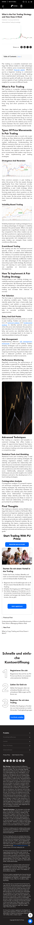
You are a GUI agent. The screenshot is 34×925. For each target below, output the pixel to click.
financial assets (19, 70)
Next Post (6, 627)
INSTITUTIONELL (12, 1)
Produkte (6, 733)
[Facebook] (21, 47)
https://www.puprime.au (20, 845)
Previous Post (8, 618)
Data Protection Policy (17, 755)
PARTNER (4, 1)
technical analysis (13, 323)
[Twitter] (27, 47)
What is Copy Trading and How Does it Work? (15, 632)
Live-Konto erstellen (17, 717)
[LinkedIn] (24, 47)
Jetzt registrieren (17, 606)
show (19, 56)
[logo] (18, 6)
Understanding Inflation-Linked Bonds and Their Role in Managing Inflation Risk (16, 622)
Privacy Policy (6, 755)
